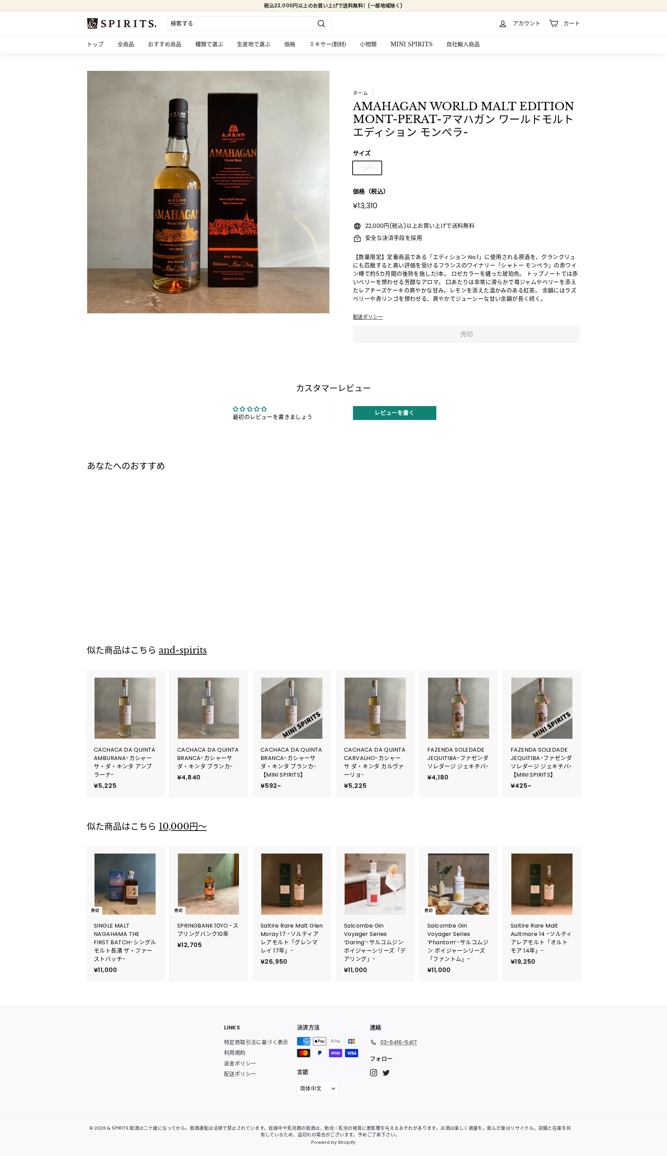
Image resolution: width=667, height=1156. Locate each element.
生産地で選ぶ (253, 44)
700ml (367, 168)
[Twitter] (386, 1072)
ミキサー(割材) (327, 44)
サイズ (362, 153)
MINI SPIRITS (411, 44)
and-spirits (183, 650)
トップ (95, 44)
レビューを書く (394, 413)
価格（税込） (371, 191)
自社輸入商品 (463, 44)
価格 (289, 44)
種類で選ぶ (209, 44)
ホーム (360, 93)
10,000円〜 (183, 826)
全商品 (125, 44)
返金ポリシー (240, 1063)
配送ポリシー (368, 317)
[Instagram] (373, 1072)
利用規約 (235, 1052)
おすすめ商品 (164, 44)
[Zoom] (208, 192)
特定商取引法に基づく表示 (256, 1042)
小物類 (368, 44)
